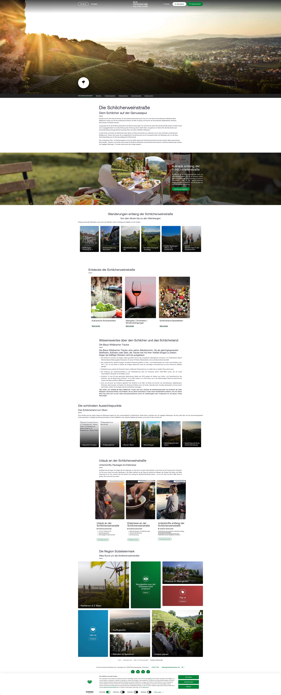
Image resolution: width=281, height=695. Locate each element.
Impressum (146, 687)
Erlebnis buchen (133, 539)
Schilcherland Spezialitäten (171, 321)
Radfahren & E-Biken (90, 605)
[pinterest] (148, 672)
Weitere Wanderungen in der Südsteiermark (191, 247)
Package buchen (103, 539)
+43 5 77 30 (155, 667)
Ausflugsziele (118, 630)
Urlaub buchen (196, 4)
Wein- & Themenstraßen (141, 660)
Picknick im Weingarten (176, 581)
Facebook (93, 638)
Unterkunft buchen (164, 539)
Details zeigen (157, 692)
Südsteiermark (127, 660)
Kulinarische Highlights (180, 189)
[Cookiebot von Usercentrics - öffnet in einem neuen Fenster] (89, 692)
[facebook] (133, 672)
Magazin (145, 592)
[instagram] (143, 672)
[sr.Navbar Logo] (140, 4)
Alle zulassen (188, 677)
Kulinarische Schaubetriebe (104, 321)
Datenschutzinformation (110, 687)
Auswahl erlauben (188, 682)
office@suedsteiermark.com (171, 667)
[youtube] (138, 672)
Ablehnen (188, 686)
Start (119, 660)
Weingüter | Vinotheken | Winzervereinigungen (136, 322)
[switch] (122, 692)
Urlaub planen (160, 654)
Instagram (183, 601)
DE (183, 667)
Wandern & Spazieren (122, 654)
